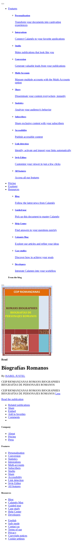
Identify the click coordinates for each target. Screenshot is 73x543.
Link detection (16, 480)
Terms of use (15, 529)
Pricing (12, 183)
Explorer (12, 186)
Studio (11, 471)
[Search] (2, 285)
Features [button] (12, 8)
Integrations (14, 462)
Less (57, 393)
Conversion (14, 455)
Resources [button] (13, 189)
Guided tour (14, 505)
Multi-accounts (16, 465)
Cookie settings (16, 538)
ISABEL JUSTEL (15, 376)
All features (14, 486)
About (11, 433)
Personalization (16, 452)
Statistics (12, 458)
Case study (14, 508)
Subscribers (14, 468)
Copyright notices (17, 535)
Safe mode (14, 523)
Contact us (14, 526)
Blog (10, 499)
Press (11, 439)
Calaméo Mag (15, 502)
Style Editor (14, 483)
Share (11, 474)
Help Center (14, 511)
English (12, 520)
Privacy (12, 532)
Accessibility (15, 477)
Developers (14, 514)
